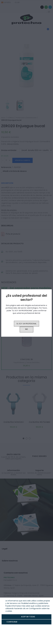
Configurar (11, 622)
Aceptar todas (28, 616)
